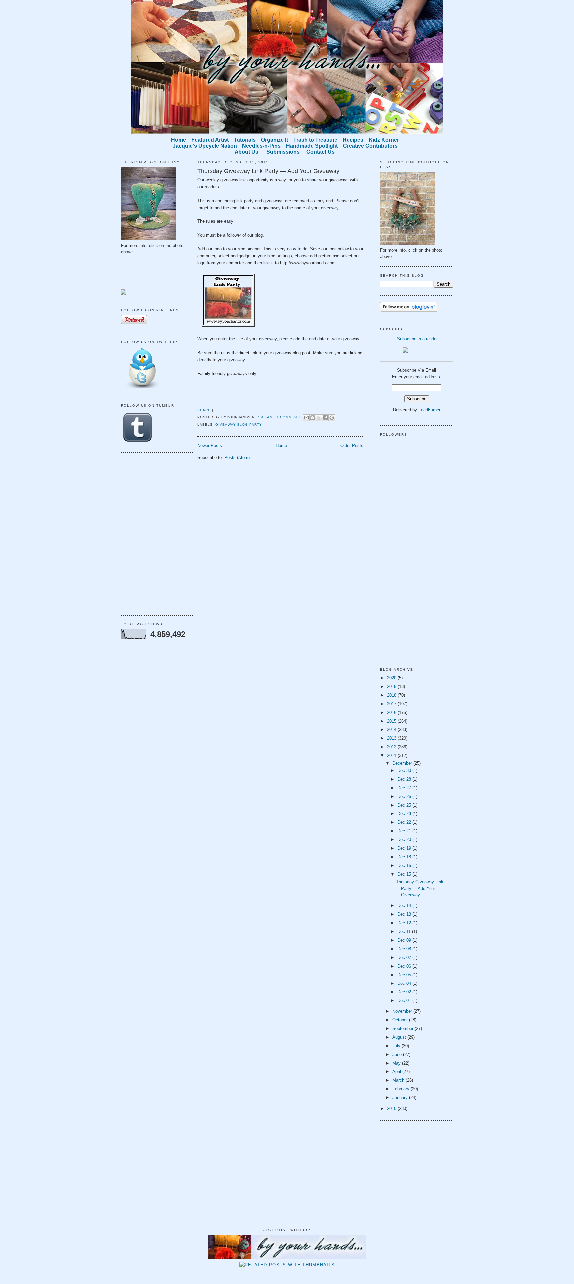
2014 (392, 729)
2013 (392, 738)
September (403, 1028)
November (402, 1011)
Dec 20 (404, 839)
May (397, 1063)
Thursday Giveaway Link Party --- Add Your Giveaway (268, 171)
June (397, 1054)
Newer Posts (209, 445)
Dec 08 (404, 948)
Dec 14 (404, 905)
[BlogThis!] (312, 417)
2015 (392, 721)
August (399, 1037)
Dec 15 (404, 874)
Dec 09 (404, 940)
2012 (392, 746)
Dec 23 (404, 813)
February (401, 1088)
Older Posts (351, 445)
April (397, 1071)
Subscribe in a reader (417, 338)
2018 (392, 695)
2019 (392, 686)
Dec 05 (404, 974)
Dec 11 (404, 931)
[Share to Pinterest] (331, 417)
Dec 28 (404, 779)
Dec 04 (404, 983)
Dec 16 (404, 865)
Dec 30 (404, 770)
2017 (392, 703)
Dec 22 (404, 822)
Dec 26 (404, 796)
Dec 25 (404, 805)
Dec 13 (404, 914)
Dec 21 (404, 830)
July (397, 1045)
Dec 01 (404, 1000)
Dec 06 (404, 966)
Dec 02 (404, 991)
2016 (392, 712)
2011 (392, 755)
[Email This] (306, 417)
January (400, 1097)
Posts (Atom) (237, 457)
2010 (392, 1108)
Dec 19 (404, 848)
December (402, 763)
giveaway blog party (238, 424)
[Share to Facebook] (325, 417)
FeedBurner (429, 409)
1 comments (289, 417)
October (400, 1019)
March (399, 1080)
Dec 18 (404, 856)
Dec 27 (404, 787)
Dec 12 (404, 922)
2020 (392, 677)
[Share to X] (319, 417)
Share (204, 410)
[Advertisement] (154, 492)
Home (281, 445)
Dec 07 (404, 957)
